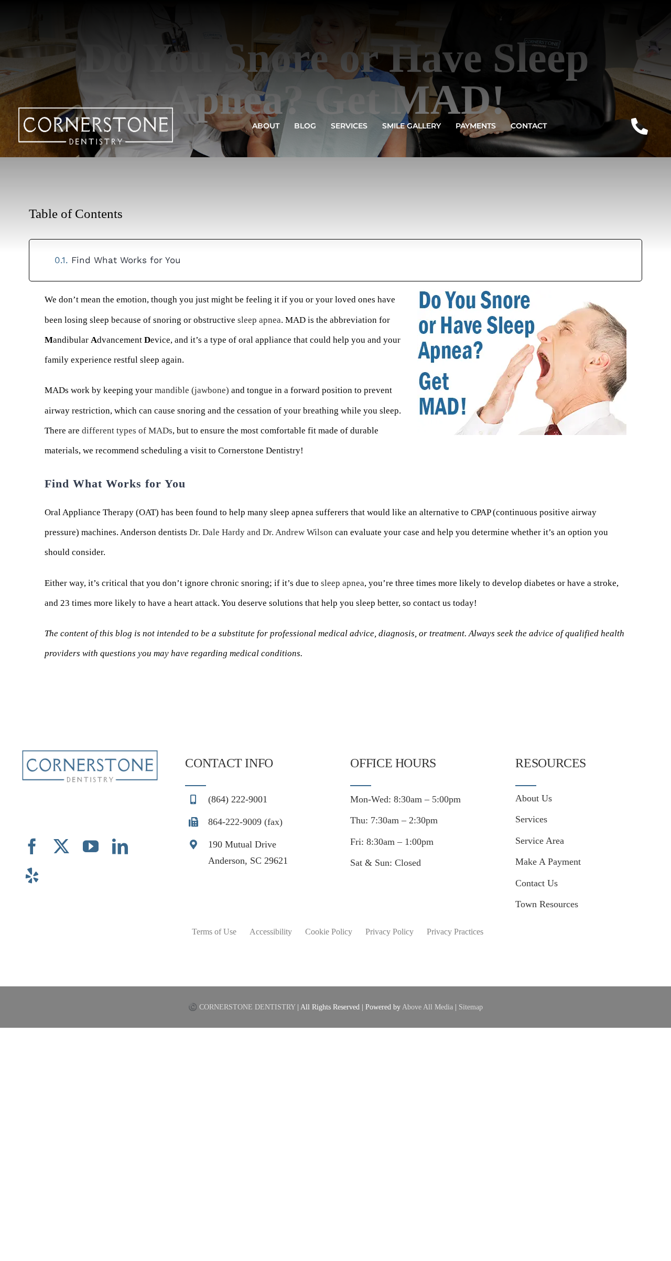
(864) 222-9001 (237, 799)
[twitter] (61, 846)
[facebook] (32, 846)
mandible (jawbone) (192, 390)
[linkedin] (120, 846)
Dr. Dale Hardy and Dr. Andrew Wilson (261, 532)
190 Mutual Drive (242, 844)
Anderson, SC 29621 (248, 860)
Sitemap (471, 1007)
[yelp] (32, 876)
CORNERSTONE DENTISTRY (247, 1007)
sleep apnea (259, 320)
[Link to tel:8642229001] (639, 126)
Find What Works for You (125, 260)
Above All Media (427, 1007)
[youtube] (91, 846)
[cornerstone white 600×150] (96, 110)
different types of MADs (127, 431)
